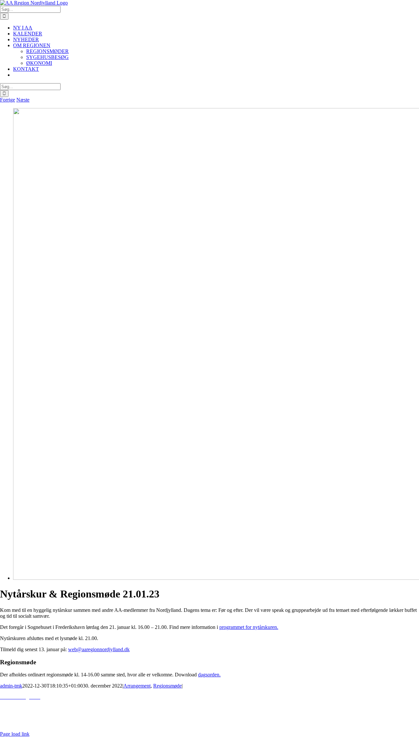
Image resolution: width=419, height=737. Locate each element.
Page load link (14, 734)
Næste (22, 100)
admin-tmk (11, 686)
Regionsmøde (167, 686)
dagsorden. (209, 674)
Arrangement (137, 686)
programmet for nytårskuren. (248, 627)
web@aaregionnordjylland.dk (99, 649)
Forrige (7, 100)
